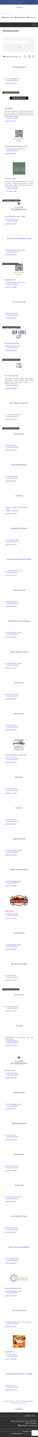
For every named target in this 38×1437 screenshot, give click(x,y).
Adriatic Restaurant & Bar (13, 1288)
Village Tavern (9, 911)
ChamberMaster (17, 1433)
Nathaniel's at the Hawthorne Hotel (16, 146)
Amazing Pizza (10, 1352)
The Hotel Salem (10, 179)
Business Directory (9, 1401)
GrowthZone (27, 1431)
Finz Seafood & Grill (11, 375)
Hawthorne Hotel (10, 280)
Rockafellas (8, 108)
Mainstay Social (10, 1070)
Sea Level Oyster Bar (12, 343)
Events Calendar (21, 1401)
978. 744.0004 (32, 1423)
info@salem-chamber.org (28, 1425)
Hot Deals (30, 1401)
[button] (4, 56)
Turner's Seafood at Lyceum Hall (15, 755)
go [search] (20, 47)
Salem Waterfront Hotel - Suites (15, 216)
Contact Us (23, 1403)
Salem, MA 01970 (25, 1421)
